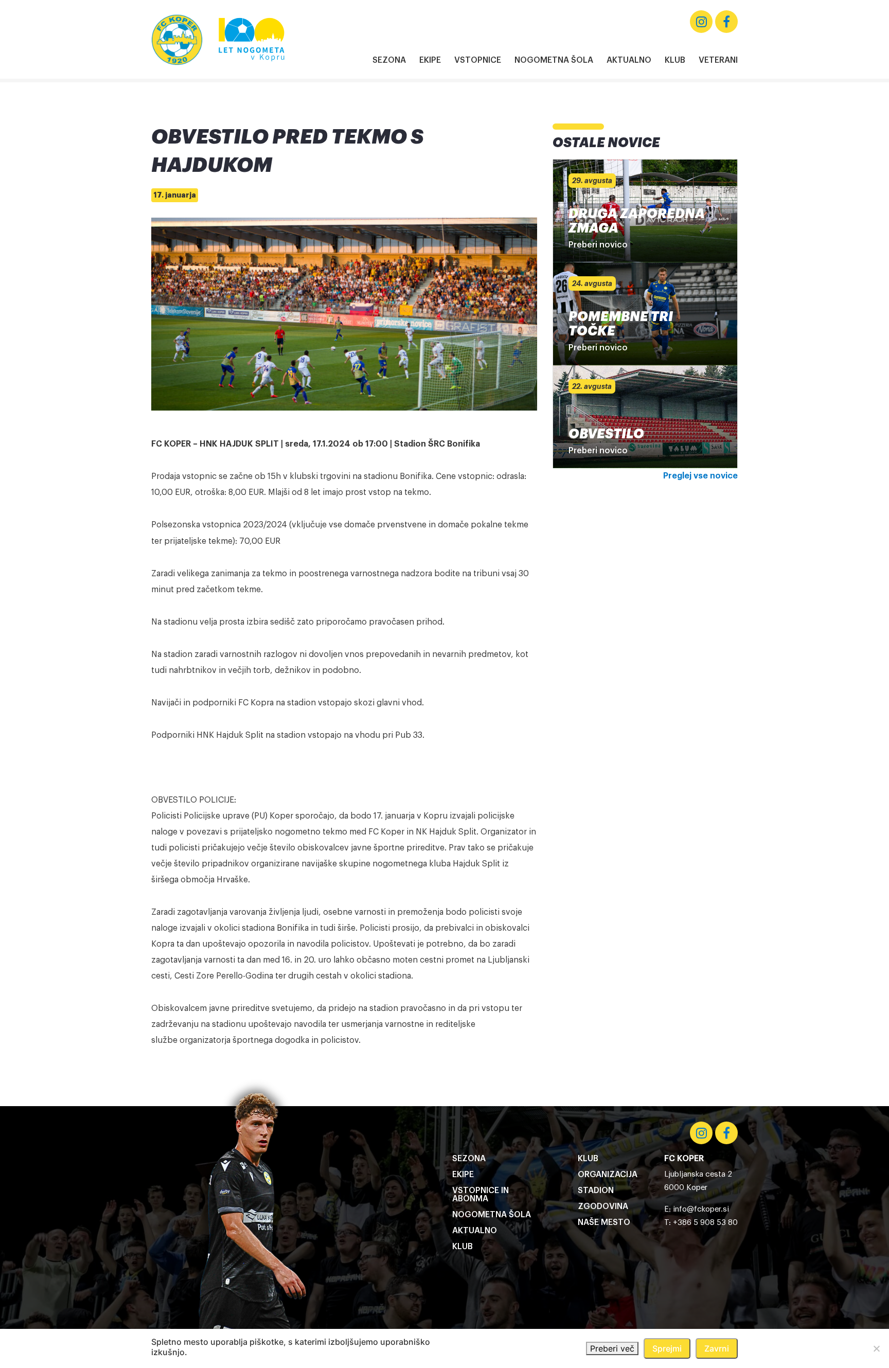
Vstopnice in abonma (480, 1194)
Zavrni (716, 1348)
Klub (675, 60)
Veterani (718, 60)
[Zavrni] (876, 1348)
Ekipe (430, 60)
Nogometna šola (553, 60)
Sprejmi (667, 1348)
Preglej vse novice (700, 476)
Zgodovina (603, 1206)
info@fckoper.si (701, 1209)
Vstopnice (477, 60)
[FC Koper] (177, 39)
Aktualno (629, 60)
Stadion (596, 1190)
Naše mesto (604, 1222)
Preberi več (612, 1348)
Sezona (389, 60)
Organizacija (607, 1174)
